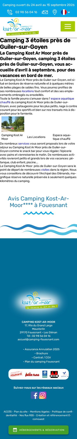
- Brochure (41, 353)
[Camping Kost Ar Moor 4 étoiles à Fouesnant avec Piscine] (21, 27)
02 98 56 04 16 (26, 12)
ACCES (7, 411)
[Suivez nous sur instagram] (42, 395)
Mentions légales (39, 411)
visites (45, 169)
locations (28, 91)
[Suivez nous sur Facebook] (34, 395)
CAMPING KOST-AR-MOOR (38, 321)
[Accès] (54, 12)
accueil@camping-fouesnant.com (38, 339)
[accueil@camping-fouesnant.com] (44, 12)
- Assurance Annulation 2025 (41, 349)
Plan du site (21, 411)
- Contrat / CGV (41, 357)
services (23, 143)
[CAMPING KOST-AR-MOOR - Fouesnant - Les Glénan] (39, 302)
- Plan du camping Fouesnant (41, 361)
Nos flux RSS (27, 415)
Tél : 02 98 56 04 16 (39, 335)
